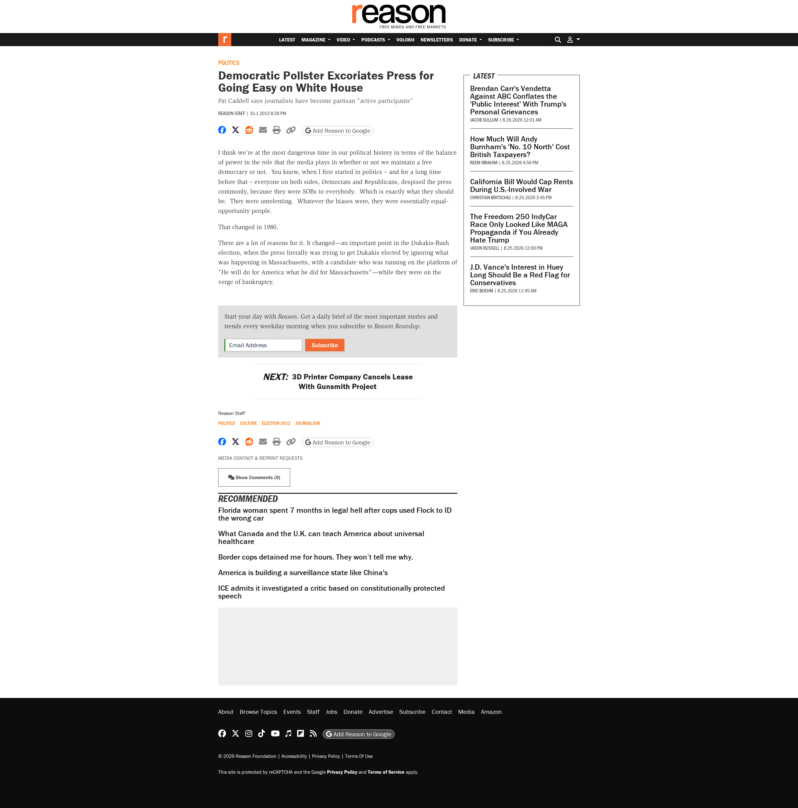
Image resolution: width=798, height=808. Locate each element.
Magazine (314, 39)
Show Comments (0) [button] (257, 477)
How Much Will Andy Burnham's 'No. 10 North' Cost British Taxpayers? (520, 146)
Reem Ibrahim (484, 162)
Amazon (491, 711)
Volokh (405, 39)
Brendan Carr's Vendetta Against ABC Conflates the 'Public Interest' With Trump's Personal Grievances (518, 100)
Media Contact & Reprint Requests (260, 458)
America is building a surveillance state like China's (303, 572)
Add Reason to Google (340, 130)
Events (292, 711)
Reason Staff (231, 113)
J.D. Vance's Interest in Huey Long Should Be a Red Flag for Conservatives (520, 274)
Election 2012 (276, 423)
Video (344, 39)
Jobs (331, 711)
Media (466, 711)
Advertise (381, 711)
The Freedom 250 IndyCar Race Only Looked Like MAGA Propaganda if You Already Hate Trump (519, 228)
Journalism (308, 423)
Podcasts (373, 39)
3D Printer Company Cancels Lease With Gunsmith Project (338, 381)
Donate (468, 39)
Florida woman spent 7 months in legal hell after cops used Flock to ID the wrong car (335, 514)
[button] (573, 39)
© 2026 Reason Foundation (247, 756)
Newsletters (437, 39)
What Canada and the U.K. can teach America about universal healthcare (321, 537)
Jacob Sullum (484, 119)
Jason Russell (484, 247)
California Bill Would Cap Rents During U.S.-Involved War (521, 185)
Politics (228, 62)
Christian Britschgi (490, 197)
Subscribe (501, 39)
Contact (442, 711)
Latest (287, 39)
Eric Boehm (481, 290)
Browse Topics (258, 711)
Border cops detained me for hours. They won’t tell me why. (315, 557)
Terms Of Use (359, 756)
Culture (248, 423)
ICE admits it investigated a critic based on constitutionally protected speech (331, 592)
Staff (313, 711)
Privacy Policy (326, 756)
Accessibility (294, 756)
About (225, 711)
